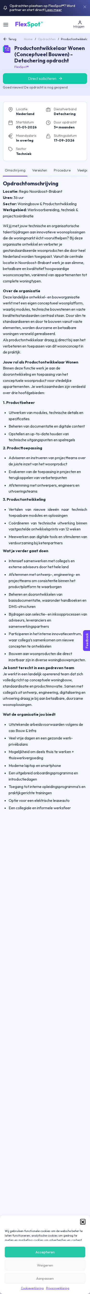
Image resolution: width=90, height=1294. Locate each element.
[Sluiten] (85, 7)
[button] (82, 1221)
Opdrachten (47, 39)
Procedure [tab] (62, 170)
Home (28, 39)
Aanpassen (45, 1278)
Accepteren (45, 1252)
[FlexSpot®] (28, 24)
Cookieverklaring (32, 1288)
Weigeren (45, 1265)
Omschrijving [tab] (15, 170)
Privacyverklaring (57, 1288)
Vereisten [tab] (39, 170)
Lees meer (53, 10)
